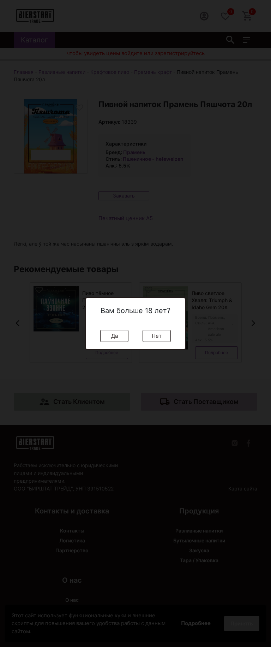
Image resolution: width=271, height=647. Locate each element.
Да (114, 335)
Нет (157, 335)
